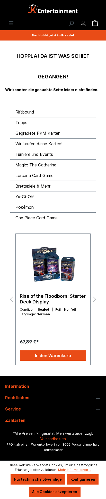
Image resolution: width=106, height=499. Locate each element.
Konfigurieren (82, 479)
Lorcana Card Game (34, 175)
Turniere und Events (34, 154)
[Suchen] (71, 23)
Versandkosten (53, 439)
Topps (21, 122)
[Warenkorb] (95, 23)
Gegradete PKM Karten (37, 133)
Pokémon (24, 207)
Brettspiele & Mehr (32, 186)
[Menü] (11, 23)
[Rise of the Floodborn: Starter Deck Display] (53, 263)
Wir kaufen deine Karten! (38, 143)
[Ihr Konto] (83, 23)
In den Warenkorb (53, 355)
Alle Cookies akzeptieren (54, 491)
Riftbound (24, 112)
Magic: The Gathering (35, 164)
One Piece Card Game (36, 217)
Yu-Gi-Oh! (24, 196)
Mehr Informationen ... (74, 470)
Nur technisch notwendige (38, 479)
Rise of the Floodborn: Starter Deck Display (53, 298)
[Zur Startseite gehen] (53, 10)
